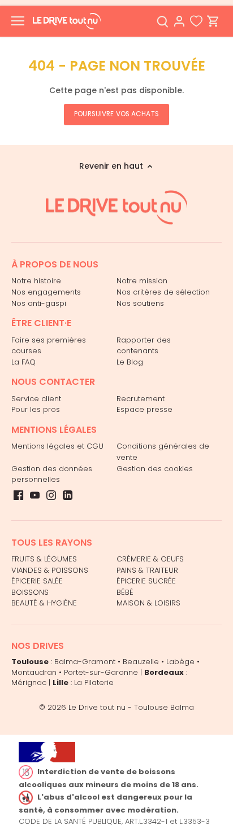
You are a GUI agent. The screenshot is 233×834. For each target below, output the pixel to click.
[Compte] (179, 21)
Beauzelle (141, 661)
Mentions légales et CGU (57, 446)
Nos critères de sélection (163, 292)
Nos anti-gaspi (38, 303)
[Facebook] (18, 495)
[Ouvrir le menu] (17, 20)
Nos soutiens (140, 303)
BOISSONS (30, 592)
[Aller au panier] (213, 21)
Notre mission (141, 280)
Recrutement (140, 398)
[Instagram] (51, 495)
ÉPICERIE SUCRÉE (146, 581)
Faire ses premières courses (48, 346)
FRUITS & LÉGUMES (44, 559)
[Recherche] (162, 21)
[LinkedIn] (67, 495)
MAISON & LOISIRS (148, 603)
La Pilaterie (94, 682)
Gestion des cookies (154, 468)
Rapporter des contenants (143, 346)
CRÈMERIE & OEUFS (150, 559)
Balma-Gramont (84, 661)
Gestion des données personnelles (51, 474)
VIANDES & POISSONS (49, 570)
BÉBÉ (124, 592)
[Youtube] (35, 495)
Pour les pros (35, 409)
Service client (36, 398)
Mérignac (28, 682)
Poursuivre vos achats (116, 113)
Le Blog (129, 362)
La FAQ (23, 362)
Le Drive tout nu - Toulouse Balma (131, 707)
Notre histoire (36, 280)
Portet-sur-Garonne (101, 672)
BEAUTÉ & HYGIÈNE (44, 603)
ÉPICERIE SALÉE (37, 581)
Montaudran (34, 672)
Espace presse (144, 409)
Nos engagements (46, 292)
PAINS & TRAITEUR (147, 570)
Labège (180, 661)
